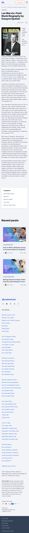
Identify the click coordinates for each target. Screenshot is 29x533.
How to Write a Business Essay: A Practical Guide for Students (14, 248)
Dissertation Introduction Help (10, 431)
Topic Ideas (6, 202)
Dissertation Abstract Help (9, 433)
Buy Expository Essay (8, 409)
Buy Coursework (6, 447)
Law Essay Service (7, 458)
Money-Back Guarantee (7, 520)
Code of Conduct (6, 527)
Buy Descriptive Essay (8, 393)
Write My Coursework (8, 358)
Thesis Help (5, 415)
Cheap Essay (5, 328)
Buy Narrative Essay (7, 412)
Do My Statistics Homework (10, 450)
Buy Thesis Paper (7, 353)
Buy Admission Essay (8, 374)
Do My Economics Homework (10, 455)
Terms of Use (5, 518)
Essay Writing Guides (8, 193)
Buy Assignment (6, 460)
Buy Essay (5, 326)
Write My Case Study (8, 363)
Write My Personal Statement (10, 382)
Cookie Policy (5, 523)
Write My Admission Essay (9, 379)
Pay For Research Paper (9, 336)
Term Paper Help (7, 425)
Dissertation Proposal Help (9, 428)
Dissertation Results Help (9, 436)
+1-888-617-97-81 (6, 511)
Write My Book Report (8, 361)
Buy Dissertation (6, 347)
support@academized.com (8, 509)
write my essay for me (10, 77)
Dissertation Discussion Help (10, 439)
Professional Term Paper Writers (11, 342)
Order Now (20, 2)
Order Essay (5, 331)
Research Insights (8, 199)
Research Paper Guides (9, 205)
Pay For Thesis (6, 423)
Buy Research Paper (8, 339)
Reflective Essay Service (9, 466)
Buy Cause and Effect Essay (10, 406)
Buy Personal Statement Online (10, 385)
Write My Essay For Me (8, 315)
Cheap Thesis (5, 417)
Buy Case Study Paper (8, 366)
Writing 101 (6, 196)
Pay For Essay (6, 323)
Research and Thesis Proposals (11, 320)
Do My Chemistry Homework (10, 452)
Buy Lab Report (6, 371)
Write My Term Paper (8, 317)
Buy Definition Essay (7, 390)
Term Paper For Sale (8, 344)
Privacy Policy (5, 525)
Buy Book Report (7, 444)
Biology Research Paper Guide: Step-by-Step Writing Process (14, 281)
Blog (5, 7)
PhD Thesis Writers (7, 350)
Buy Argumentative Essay (9, 404)
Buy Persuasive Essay (8, 396)
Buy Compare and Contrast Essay (11, 388)
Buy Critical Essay (7, 401)
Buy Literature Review (8, 369)
